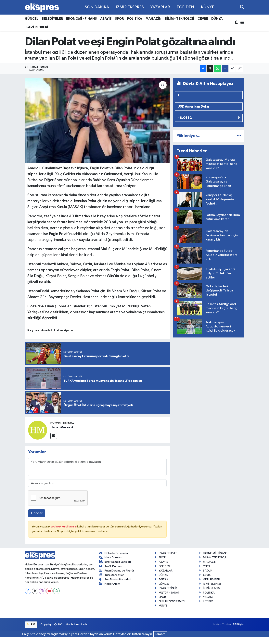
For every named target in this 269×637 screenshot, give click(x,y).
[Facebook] (28, 591)
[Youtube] (49, 591)
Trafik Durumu (113, 566)
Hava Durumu (113, 557)
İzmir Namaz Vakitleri (118, 561)
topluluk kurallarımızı (64, 526)
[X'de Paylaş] (210, 68)
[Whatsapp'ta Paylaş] (217, 68)
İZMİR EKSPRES (130, 7)
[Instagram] (42, 591)
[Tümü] (239, 135)
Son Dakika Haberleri (118, 579)
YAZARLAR (160, 7)
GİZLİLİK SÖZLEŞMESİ (172, 601)
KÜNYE (207, 7)
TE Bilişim (238, 624)
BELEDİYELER (52, 18)
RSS (32, 624)
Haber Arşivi (112, 583)
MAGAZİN (153, 18)
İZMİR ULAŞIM (212, 588)
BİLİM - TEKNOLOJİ (179, 18)
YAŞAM (208, 597)
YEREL (206, 566)
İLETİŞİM (208, 601)
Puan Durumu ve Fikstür (119, 570)
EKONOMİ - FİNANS (81, 18)
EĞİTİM (163, 579)
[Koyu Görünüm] (237, 23)
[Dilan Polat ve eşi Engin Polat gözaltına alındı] (97, 120)
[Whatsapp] (56, 591)
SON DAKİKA (97, 7)
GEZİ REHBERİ (37, 27)
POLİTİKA (134, 18)
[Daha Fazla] (225, 68)
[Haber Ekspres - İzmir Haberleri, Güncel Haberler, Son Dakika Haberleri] (42, 7)
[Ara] (242, 7)
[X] (35, 591)
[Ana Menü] (241, 23)
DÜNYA (217, 18)
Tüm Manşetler (114, 574)
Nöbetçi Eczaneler (116, 553)
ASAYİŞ (106, 18)
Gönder (37, 513)
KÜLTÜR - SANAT (169, 592)
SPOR (119, 18)
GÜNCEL (31, 18)
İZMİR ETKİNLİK (168, 588)
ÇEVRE (203, 18)
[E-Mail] (53, 436)
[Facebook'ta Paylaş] (203, 68)
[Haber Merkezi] (37, 430)
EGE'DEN (185, 7)
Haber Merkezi (61, 427)
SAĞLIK (207, 570)
